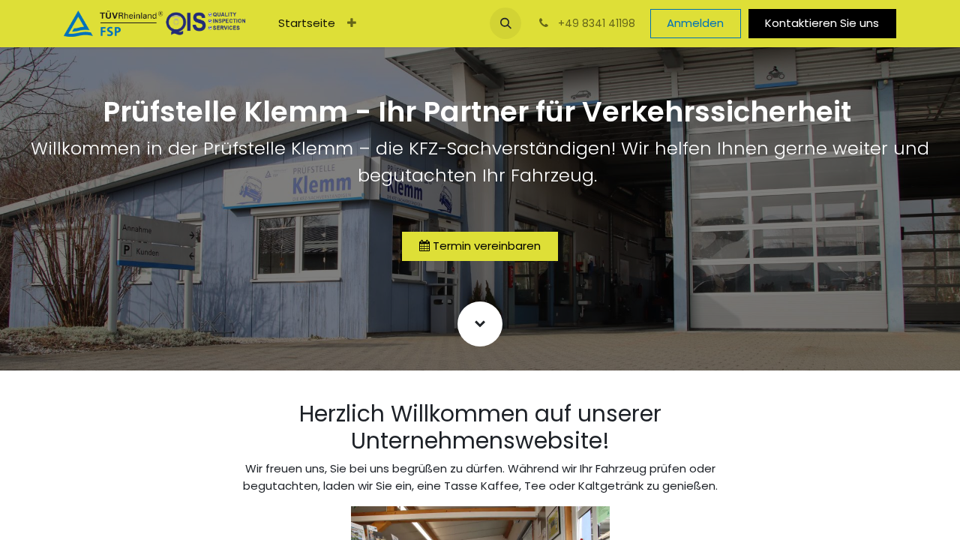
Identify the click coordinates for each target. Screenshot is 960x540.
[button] (505, 23)
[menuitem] (306, 23)
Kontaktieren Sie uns (822, 23)
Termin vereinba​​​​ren (485, 246)
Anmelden (695, 23)
